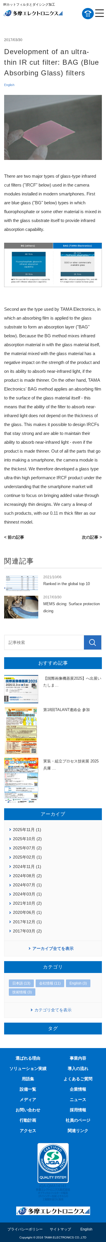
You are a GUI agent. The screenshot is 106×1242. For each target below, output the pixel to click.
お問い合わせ (28, 1109)
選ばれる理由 (28, 1058)
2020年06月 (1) (27, 912)
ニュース (78, 1099)
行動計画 (28, 1120)
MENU (99, 13)
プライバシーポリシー (25, 1229)
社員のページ (78, 1120)
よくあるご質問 (78, 1078)
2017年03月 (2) (27, 931)
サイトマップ (60, 1229)
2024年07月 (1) (27, 884)
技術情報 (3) (22, 992)
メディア (28, 1099)
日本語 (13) (21, 983)
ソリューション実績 (28, 1068)
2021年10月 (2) (27, 903)
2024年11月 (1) (27, 866)
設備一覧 (28, 1089)
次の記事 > (92, 537)
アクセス (28, 1130)
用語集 (28, 1078)
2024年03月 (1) (27, 894)
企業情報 (78, 1089)
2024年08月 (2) (27, 875)
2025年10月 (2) (27, 838)
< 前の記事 (14, 537)
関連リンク (78, 1130)
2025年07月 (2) (27, 848)
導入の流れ (78, 1068)
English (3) (78, 983)
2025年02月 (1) (27, 857)
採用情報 (78, 1109)
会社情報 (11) (50, 983)
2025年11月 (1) (27, 829)
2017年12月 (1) (27, 921)
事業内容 (78, 1058)
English (9, 85)
